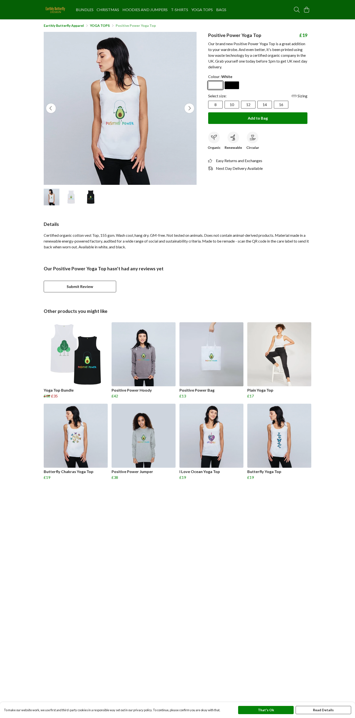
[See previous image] (51, 108)
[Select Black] (232, 85)
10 (232, 104)
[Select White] (215, 85)
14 (265, 104)
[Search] (297, 9)
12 (248, 104)
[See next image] (189, 108)
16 (281, 104)
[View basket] (306, 9)
